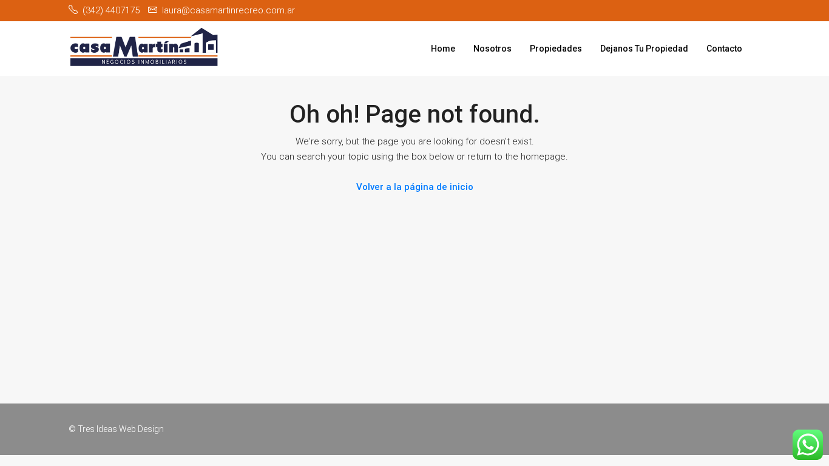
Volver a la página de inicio (414, 186)
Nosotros (492, 48)
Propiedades (556, 48)
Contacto (724, 48)
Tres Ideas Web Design (121, 429)
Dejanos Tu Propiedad (644, 48)
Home (443, 48)
